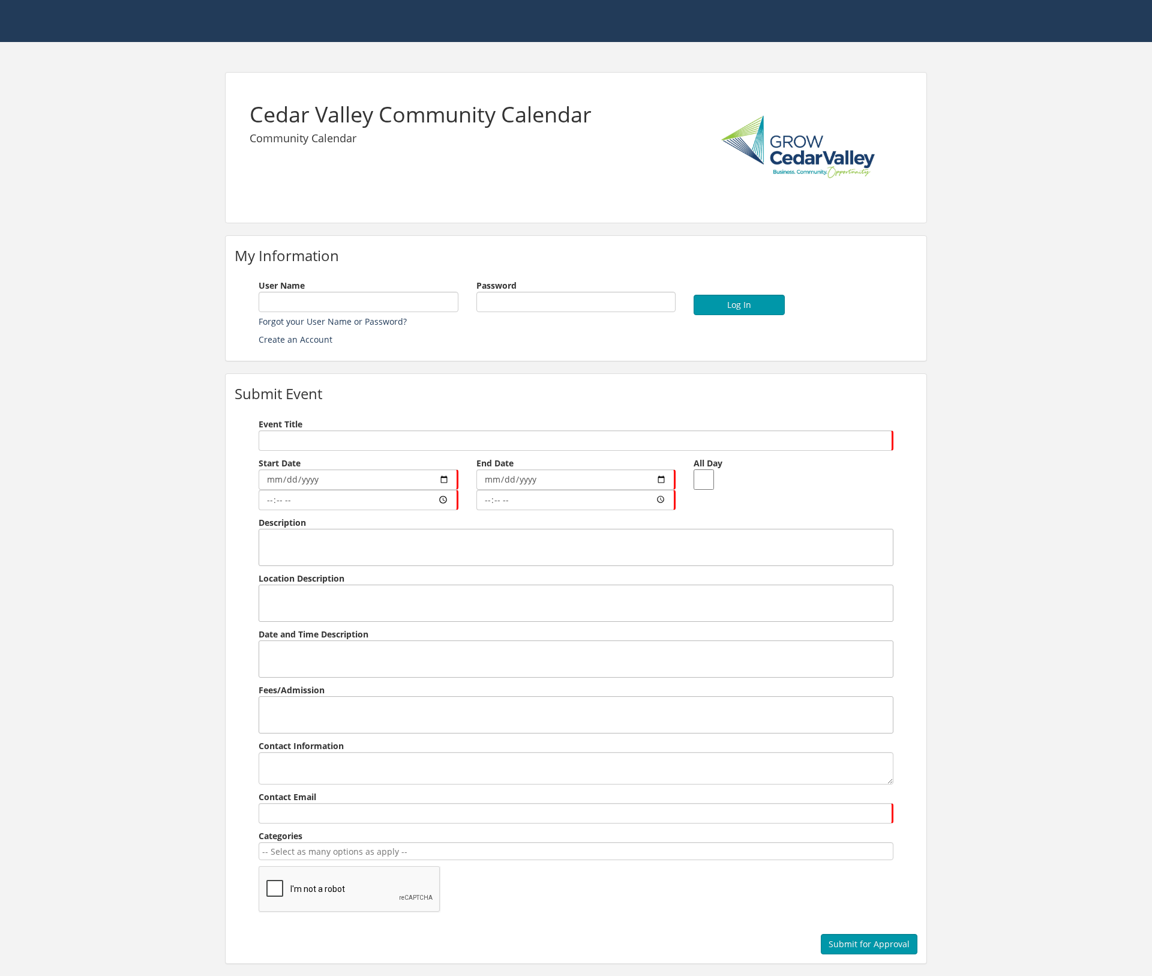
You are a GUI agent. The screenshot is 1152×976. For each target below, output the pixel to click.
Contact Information (301, 746)
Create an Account (295, 339)
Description (282, 522)
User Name (282, 285)
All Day (708, 463)
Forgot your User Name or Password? (333, 321)
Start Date (280, 463)
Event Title (280, 424)
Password (496, 285)
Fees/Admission (292, 690)
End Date (495, 463)
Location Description (301, 578)
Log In (739, 304)
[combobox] (574, 851)
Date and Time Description (313, 634)
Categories (280, 836)
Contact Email (287, 797)
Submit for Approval (869, 944)
